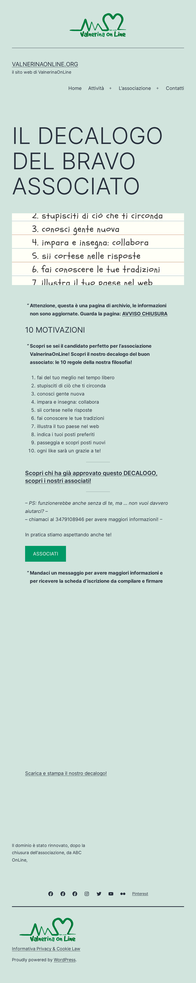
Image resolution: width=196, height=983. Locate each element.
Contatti (175, 88)
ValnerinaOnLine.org (45, 64)
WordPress (65, 959)
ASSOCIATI (45, 554)
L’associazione (135, 88)
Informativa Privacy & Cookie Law (46, 948)
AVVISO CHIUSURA (145, 314)
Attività (96, 88)
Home (75, 88)
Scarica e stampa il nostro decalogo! (66, 773)
